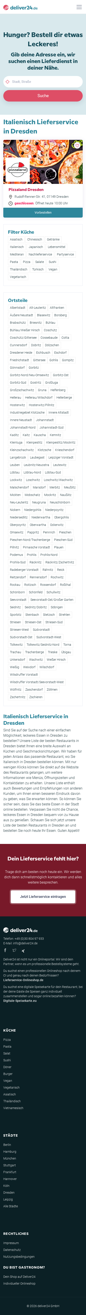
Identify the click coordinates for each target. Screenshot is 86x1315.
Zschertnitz (17, 697)
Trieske (52, 652)
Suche (43, 95)
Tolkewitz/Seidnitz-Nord (43, 644)
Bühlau (50, 322)
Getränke (53, 239)
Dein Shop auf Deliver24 (19, 1276)
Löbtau (15, 472)
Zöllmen (52, 689)
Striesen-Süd (54, 622)
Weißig (14, 667)
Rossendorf (48, 584)
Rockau (15, 584)
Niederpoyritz (54, 510)
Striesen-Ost (33, 622)
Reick (60, 569)
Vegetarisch (18, 277)
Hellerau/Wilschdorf (38, 397)
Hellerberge (64, 397)
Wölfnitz (15, 689)
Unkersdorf (17, 659)
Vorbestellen (43, 212)
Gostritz (35, 382)
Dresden (9, 1192)
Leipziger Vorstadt (61, 457)
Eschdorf (60, 352)
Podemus (16, 555)
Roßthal (65, 584)
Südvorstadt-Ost (21, 637)
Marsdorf (39, 487)
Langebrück (18, 457)
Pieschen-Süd (63, 540)
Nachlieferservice (40, 254)
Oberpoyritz (18, 525)
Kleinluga (16, 442)
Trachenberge (34, 652)
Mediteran (17, 254)
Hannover (10, 1179)
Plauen (59, 547)
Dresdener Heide (21, 352)
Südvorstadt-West (48, 637)
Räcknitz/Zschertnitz (59, 562)
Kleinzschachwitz (22, 450)
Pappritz (33, 532)
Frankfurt (9, 1172)
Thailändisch (18, 269)
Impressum (11, 1243)
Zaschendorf (34, 689)
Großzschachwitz (22, 390)
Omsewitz (16, 532)
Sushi (52, 262)
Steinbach (32, 614)
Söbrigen (57, 607)
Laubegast (37, 457)
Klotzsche (44, 450)
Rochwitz (57, 577)
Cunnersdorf (18, 345)
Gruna (42, 390)
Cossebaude (49, 337)
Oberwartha (38, 525)
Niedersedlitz (19, 517)
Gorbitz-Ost (61, 375)
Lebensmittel (56, 247)
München (9, 1158)
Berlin (7, 1145)
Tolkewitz (16, 644)
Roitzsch (30, 584)
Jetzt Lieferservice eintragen (43, 897)
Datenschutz (12, 1250)
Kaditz (14, 435)
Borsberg (60, 315)
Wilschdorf (46, 667)
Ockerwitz (57, 525)
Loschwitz (33, 480)
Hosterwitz (17, 405)
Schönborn (17, 592)
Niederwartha (41, 517)
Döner (7, 1067)
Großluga (51, 382)
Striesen (15, 622)
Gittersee (39, 360)
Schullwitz (53, 592)
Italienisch (17, 247)
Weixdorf (29, 667)
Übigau (66, 652)
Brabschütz (18, 322)
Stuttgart (9, 1165)
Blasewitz (43, 315)
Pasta (14, 262)
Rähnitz (48, 569)
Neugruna (39, 502)
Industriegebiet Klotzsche (27, 412)
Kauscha (40, 435)
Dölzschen (52, 345)
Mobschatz (32, 495)
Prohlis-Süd (18, 562)
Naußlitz (65, 495)
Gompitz (68, 360)
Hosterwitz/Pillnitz (41, 405)
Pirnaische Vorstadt (36, 547)
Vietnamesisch (13, 1108)
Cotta (65, 337)
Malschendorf (19, 487)
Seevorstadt (18, 599)
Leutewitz (59, 465)
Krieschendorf (64, 450)
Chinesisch (34, 239)
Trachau (15, 652)
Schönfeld (36, 592)
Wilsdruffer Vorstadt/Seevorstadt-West (37, 682)
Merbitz (55, 487)
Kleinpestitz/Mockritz (60, 442)
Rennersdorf (38, 577)
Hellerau (15, 397)
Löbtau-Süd (53, 472)
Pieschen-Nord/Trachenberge (30, 540)
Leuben (15, 465)
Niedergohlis (32, 510)
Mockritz (50, 495)
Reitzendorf (18, 577)
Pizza (26, 262)
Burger (8, 1074)
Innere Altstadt (59, 412)
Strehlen (64, 614)
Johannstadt (45, 420)
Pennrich (49, 532)
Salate (39, 262)
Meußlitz (70, 487)
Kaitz (26, 435)
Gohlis (53, 360)
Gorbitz (34, 367)
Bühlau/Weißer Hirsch (25, 330)
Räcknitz (35, 562)
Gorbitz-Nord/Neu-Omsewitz (29, 375)
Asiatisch (16, 239)
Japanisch (36, 247)
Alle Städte (10, 1206)
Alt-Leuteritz (37, 307)
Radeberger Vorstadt (24, 569)
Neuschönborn (60, 502)
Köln (6, 1185)
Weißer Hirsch (56, 659)
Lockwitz (16, 480)
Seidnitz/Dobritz (36, 607)
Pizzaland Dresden (26, 189)
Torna (67, 644)
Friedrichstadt (19, 360)
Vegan (53, 269)
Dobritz (36, 345)
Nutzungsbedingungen (19, 1256)
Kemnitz (55, 435)
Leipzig (8, 1199)
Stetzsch (49, 614)
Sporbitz (15, 614)
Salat (6, 1053)
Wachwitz (36, 659)
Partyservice (65, 254)
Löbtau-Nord (32, 472)
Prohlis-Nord (49, 555)
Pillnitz (14, 547)
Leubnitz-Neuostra (36, 465)
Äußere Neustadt (21, 315)
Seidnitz (15, 607)
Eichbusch (43, 352)
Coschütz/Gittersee (23, 337)
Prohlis (31, 555)
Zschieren (36, 697)
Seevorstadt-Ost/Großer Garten (51, 599)
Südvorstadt (41, 629)
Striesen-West (19, 629)
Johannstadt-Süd (51, 427)
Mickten (15, 495)
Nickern (15, 510)
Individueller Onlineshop (19, 1283)
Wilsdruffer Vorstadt (24, 674)
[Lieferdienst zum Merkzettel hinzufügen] (77, 145)
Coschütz (50, 330)
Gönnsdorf (17, 367)
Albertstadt (17, 307)
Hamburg (9, 1151)
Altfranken (57, 307)
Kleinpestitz (34, 442)
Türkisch (38, 269)
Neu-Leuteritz (19, 502)
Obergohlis (61, 517)
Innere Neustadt (21, 420)
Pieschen (65, 532)
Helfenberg (57, 390)
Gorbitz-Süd (18, 382)
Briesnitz (36, 322)
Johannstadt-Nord (23, 427)
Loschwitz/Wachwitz (58, 480)
